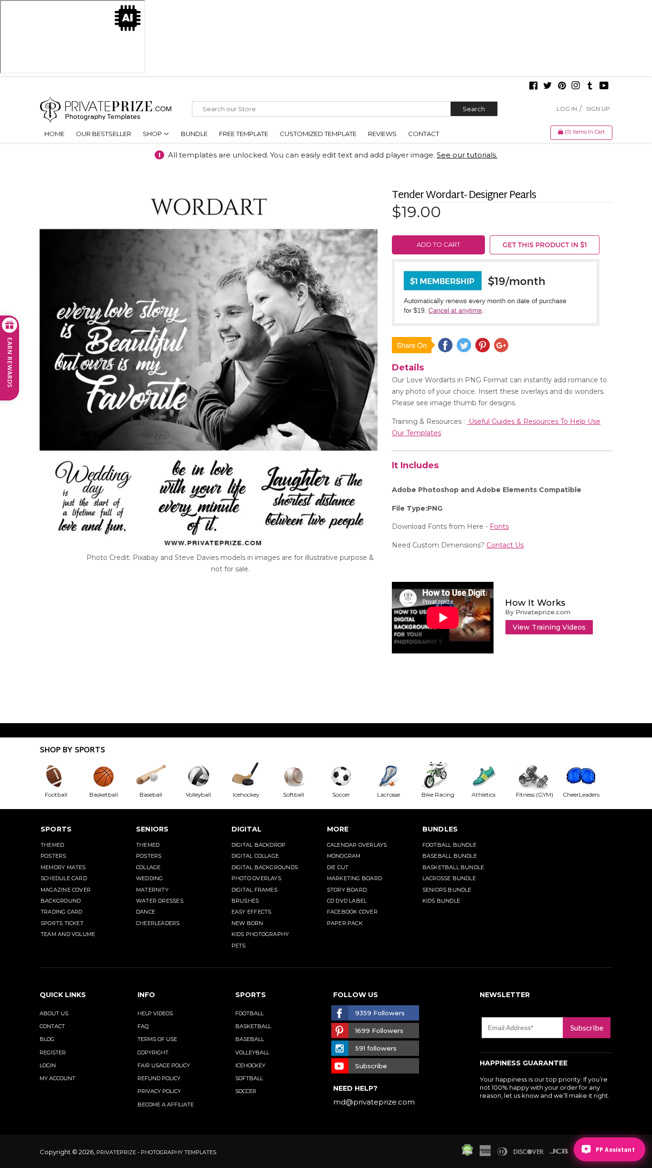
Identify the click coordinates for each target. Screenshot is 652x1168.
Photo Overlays (256, 878)
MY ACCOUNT (57, 1078)
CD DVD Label (347, 900)
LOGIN (48, 1065)
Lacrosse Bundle (449, 878)
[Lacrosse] (396, 776)
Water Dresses (159, 900)
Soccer (245, 1091)
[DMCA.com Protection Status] (467, 1153)
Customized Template (318, 133)
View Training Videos (549, 627)
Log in (567, 108)
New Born (247, 923)
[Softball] (301, 776)
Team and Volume (68, 934)
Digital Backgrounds (264, 867)
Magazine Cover (66, 889)
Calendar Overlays (357, 845)
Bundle (194, 133)
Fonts (499, 526)
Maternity (152, 889)
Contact (423, 133)
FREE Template (243, 133)
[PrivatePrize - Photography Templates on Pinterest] (561, 86)
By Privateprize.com (537, 612)
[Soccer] (349, 776)
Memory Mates (63, 867)
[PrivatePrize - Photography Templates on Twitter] (547, 86)
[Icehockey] (253, 776)
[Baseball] (158, 776)
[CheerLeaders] (586, 776)
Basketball (253, 1026)
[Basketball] (111, 776)
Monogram (344, 855)
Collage (148, 867)
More (338, 829)
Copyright (152, 1052)
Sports (56, 829)
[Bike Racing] (444, 776)
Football (249, 1013)
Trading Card (62, 911)
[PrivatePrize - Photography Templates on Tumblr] (590, 86)
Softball (249, 1078)
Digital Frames (254, 889)
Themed (52, 845)
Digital (246, 829)
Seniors (152, 829)
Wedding (149, 878)
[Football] (63, 776)
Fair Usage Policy (163, 1065)
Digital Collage (255, 855)
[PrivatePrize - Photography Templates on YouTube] (604, 86)
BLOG (47, 1039)
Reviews (382, 133)
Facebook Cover (352, 911)
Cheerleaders (158, 923)
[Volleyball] (206, 776)
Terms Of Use (157, 1039)
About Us (54, 1013)
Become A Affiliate (165, 1104)
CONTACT (52, 1026)
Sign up (598, 108)
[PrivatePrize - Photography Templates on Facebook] (533, 86)
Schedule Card (64, 878)
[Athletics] (491, 776)
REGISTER (53, 1052)
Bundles (440, 829)
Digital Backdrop (258, 845)
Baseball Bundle (449, 855)
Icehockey (250, 1065)
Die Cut (338, 867)
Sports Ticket (62, 923)
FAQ (142, 1026)
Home (54, 133)
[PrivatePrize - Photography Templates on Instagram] (575, 86)
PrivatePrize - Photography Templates (156, 1152)
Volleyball (252, 1052)
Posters (53, 855)
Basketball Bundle (453, 867)
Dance (145, 911)
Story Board (347, 889)
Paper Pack (345, 923)
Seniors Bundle (447, 889)
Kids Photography (260, 934)
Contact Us (505, 545)
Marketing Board (354, 878)
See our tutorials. (467, 154)
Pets (238, 945)
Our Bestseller (103, 133)
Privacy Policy (159, 1091)
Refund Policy (158, 1078)
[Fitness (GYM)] (539, 776)
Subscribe (586, 1027)
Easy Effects (251, 911)
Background (61, 900)
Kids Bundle (441, 900)
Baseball (249, 1039)
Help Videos (155, 1013)
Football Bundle (449, 845)
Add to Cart (438, 244)
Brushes (245, 900)
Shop (153, 133)
